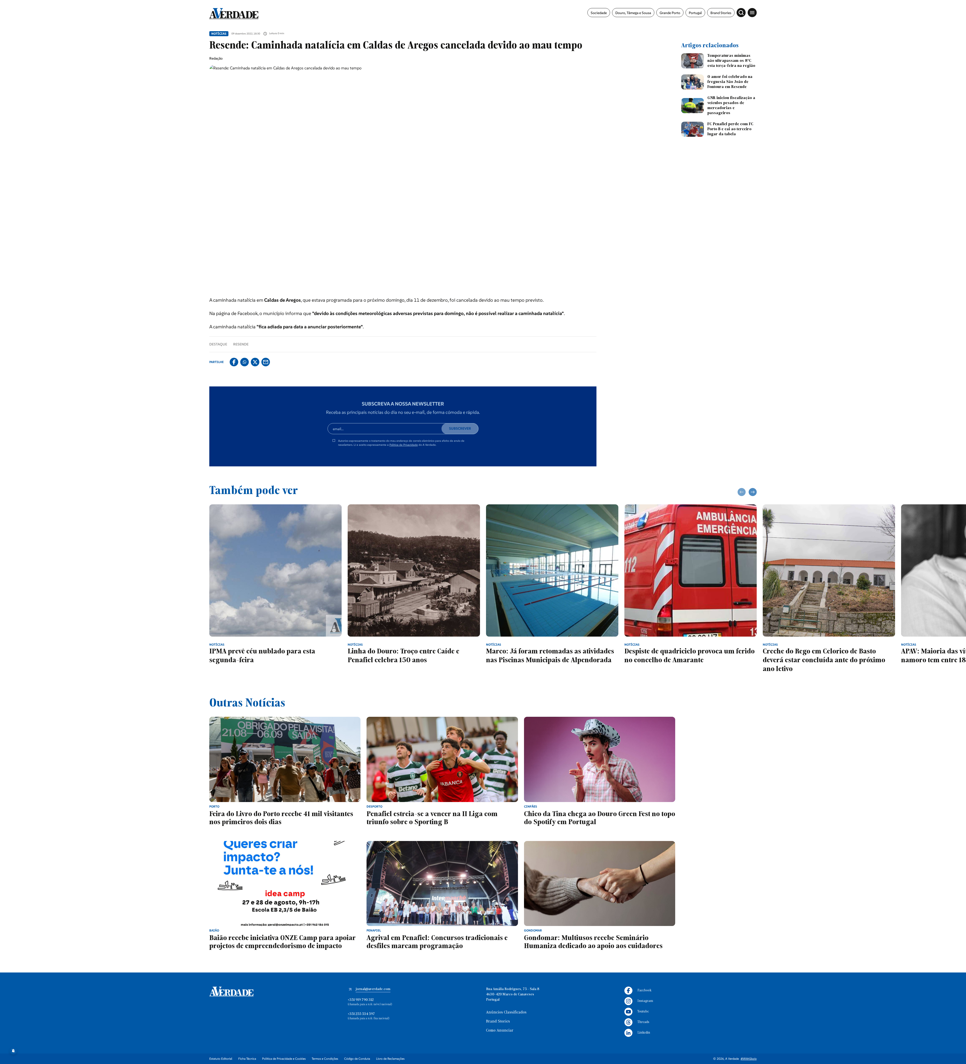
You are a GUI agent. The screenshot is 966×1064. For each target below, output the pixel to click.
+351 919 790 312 (361, 1000)
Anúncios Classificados (506, 1012)
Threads (643, 1022)
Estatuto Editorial (220, 1058)
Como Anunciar (499, 1031)
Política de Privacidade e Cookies (284, 1058)
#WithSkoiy (749, 1058)
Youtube (643, 1011)
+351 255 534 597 (361, 1014)
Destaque (218, 344)
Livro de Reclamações (390, 1058)
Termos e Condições (325, 1058)
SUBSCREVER (460, 428)
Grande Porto (670, 13)
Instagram (645, 1001)
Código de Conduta (357, 1058)
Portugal (695, 13)
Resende (241, 344)
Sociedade (599, 13)
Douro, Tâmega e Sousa (633, 13)
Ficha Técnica (247, 1058)
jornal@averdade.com (373, 989)
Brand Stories (720, 13)
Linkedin (643, 1032)
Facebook (644, 990)
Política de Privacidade (403, 445)
